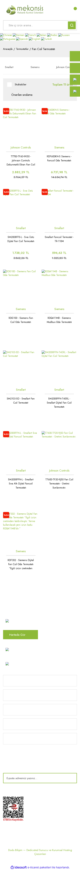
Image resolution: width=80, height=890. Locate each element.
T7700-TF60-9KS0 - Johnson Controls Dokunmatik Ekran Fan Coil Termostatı (21, 161)
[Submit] (71, 778)
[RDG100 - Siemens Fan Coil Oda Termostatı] (21, 287)
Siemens (59, 147)
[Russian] (64, 35)
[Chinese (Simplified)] (6, 35)
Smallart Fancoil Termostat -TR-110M (59, 239)
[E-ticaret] (39, 867)
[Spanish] (22, 39)
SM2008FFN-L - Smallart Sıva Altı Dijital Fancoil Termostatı (20, 484)
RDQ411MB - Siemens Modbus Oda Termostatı (59, 320)
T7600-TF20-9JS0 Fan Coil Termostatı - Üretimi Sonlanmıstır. (59, 484)
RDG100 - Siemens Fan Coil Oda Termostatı (21, 320)
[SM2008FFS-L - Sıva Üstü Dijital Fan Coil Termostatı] (21, 206)
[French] (31, 35)
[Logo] (25, 9)
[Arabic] (52, 35)
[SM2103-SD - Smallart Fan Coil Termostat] (21, 368)
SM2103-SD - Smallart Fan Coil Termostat (21, 401)
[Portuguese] (8, 39)
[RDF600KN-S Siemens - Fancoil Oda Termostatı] (59, 125)
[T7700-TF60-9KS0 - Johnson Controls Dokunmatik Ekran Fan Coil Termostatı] (21, 125)
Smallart (21, 228)
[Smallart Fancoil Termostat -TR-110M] (59, 206)
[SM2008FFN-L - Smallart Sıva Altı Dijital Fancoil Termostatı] (21, 448)
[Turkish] (46, 39)
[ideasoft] (18, 867)
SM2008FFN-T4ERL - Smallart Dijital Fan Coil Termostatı (59, 403)
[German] (19, 35)
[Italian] (42, 35)
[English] (35, 39)
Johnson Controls (21, 147)
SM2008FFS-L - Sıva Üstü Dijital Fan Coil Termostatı (20, 239)
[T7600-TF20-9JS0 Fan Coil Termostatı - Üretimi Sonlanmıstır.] (59, 448)
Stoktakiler (20, 84)
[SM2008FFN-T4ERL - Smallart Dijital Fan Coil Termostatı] (59, 368)
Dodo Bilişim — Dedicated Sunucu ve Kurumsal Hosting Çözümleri (40, 852)
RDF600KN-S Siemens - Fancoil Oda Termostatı (59, 158)
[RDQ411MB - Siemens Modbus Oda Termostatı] (59, 287)
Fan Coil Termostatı (43, 49)
